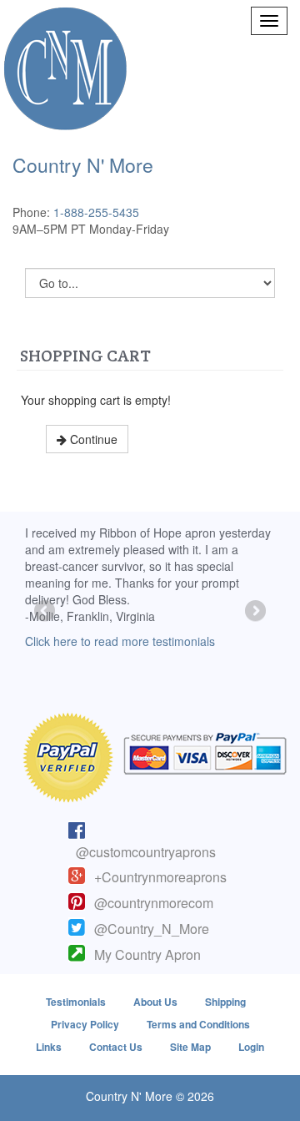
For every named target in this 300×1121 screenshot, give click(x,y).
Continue (92, 439)
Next (254, 611)
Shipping (225, 1001)
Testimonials (76, 1001)
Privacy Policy (85, 1024)
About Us (155, 1001)
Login (251, 1046)
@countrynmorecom (153, 902)
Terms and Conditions (198, 1024)
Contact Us (115, 1046)
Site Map (190, 1046)
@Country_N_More (151, 928)
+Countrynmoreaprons (160, 876)
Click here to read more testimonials (120, 641)
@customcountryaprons (146, 851)
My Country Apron (147, 954)
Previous (45, 611)
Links (49, 1046)
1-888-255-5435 (96, 212)
